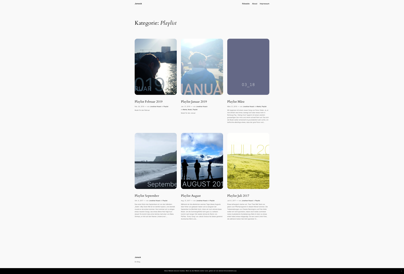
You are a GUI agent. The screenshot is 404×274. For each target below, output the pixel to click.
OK (239, 271)
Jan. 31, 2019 (185, 106)
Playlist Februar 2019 (148, 102)
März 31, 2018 (232, 106)
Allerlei (185, 109)
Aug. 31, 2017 (185, 200)
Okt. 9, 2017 (139, 200)
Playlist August (191, 196)
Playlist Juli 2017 (238, 196)
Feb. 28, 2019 (139, 106)
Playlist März (235, 102)
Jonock (138, 3)
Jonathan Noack (155, 106)
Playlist (165, 106)
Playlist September (147, 196)
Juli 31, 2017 (231, 200)
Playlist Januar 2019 (194, 102)
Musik (190, 109)
